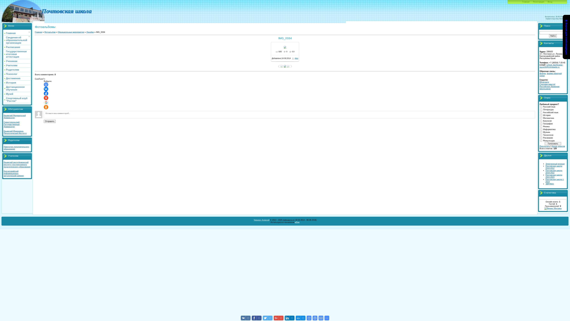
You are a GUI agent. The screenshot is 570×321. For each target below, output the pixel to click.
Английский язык (550, 112)
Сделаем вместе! (547, 84)
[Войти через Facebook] (46, 93)
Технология (548, 135)
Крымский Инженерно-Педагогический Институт (15, 132)
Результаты (545, 146)
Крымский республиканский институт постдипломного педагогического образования (17, 164)
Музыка (546, 132)
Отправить (49, 121)
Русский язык (549, 107)
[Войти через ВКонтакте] (46, 89)
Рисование (548, 138)
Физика (546, 126)
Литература (548, 109)
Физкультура (549, 141)
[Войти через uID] (46, 84)
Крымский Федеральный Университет (15, 116)
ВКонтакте (544, 82)
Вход (550, 2)
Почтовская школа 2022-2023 (554, 176)
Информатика (549, 129)
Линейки (90, 32)
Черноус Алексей (261, 220)
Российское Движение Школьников (549, 87)
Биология (547, 121)
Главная (525, 2)
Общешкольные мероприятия (71, 32)
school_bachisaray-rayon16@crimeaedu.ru (551, 66)
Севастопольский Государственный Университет (11, 124)
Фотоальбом (50, 32)
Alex (296, 58)
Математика (548, 118)
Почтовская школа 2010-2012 (554, 167)
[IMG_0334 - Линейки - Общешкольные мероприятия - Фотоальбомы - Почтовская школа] (309, 318)
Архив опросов (558, 146)
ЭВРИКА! (550, 184)
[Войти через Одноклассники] (46, 107)
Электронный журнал (555, 164)
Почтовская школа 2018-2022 (554, 171)
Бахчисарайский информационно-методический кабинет (14, 173)
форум (543, 73)
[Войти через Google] (46, 102)
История (547, 115)
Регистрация (538, 2)
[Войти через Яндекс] (46, 98)
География (548, 124)
